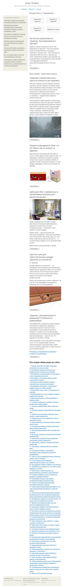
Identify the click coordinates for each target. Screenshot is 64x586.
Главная (24, 9)
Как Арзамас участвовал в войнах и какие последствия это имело (43, 379)
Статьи (38, 9)
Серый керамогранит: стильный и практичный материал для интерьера (45, 518)
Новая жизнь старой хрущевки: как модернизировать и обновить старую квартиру (44, 471)
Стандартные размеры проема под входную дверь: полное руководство (44, 427)
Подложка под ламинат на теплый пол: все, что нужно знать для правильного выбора (14, 36)
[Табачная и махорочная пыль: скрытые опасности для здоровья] (45, 127)
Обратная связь (45, 578)
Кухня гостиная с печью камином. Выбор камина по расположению (43, 558)
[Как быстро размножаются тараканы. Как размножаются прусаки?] (45, 65)
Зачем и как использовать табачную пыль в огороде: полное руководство (44, 415)
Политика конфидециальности (29, 580)
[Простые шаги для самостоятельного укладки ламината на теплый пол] (45, 297)
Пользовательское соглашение (34, 578)
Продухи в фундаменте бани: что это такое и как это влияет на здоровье (44, 148)
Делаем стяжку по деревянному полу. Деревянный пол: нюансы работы (14, 43)
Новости (31, 9)
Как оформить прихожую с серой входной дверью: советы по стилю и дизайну (43, 387)
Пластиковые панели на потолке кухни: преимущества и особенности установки (42, 371)
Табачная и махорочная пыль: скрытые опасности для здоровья (44, 79)
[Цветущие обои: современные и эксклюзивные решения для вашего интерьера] (45, 209)
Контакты (25, 578)
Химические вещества (37, 20)
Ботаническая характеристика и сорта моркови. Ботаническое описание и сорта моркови (45, 538)
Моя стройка (32, 3)
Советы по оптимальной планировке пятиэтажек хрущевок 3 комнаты (42, 484)
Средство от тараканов (53, 20)
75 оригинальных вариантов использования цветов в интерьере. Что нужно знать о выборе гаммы (44, 569)
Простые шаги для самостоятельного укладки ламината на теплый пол (41, 257)
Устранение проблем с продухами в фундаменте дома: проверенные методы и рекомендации (43, 452)
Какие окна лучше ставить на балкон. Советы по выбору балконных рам (45, 526)
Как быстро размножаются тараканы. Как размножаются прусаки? (43, 41)
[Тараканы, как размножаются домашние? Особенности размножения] (45, 353)
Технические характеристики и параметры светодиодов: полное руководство (44, 439)
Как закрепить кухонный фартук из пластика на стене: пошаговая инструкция (45, 375)
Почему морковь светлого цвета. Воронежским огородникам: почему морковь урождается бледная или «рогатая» (45, 563)
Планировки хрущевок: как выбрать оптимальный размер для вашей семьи (42, 480)
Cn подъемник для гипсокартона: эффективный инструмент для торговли (42, 461)
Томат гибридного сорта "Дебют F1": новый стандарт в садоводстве (44, 522)
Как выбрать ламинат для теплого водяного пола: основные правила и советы (44, 508)
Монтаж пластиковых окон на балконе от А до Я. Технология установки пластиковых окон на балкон (45, 533)
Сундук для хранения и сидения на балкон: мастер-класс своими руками (44, 403)
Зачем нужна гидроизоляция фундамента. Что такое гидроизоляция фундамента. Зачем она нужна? (45, 489)
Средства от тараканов (37, 29)
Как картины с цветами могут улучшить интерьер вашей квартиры (43, 542)
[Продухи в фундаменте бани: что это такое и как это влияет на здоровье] (45, 176)
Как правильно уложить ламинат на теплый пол (46, 464)
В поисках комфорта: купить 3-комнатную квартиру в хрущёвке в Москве (43, 476)
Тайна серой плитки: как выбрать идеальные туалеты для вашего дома (14, 50)
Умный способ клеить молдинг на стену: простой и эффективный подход (43, 504)
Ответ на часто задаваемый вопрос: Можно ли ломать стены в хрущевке (45, 457)
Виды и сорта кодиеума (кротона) (42, 573)
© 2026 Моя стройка (8, 578)
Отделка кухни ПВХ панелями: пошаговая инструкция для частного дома (43, 367)
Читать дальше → (34, 68)
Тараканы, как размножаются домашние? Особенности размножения (43, 318)
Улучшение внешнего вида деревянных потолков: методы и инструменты (43, 554)
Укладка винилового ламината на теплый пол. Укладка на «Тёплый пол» (45, 550)
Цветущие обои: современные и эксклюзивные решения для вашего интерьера (44, 194)
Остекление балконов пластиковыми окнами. (46, 529)
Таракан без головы (53, 29)
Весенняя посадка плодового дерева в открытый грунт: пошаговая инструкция (42, 383)
